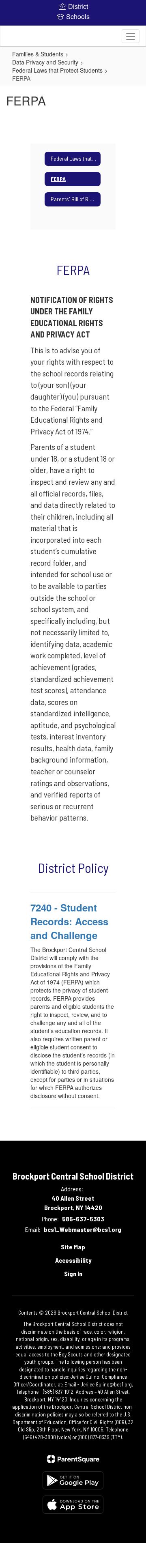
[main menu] (131, 36)
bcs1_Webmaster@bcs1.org (82, 1229)
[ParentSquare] (73, 1459)
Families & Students (37, 54)
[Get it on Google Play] (73, 1480)
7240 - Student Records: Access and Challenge (69, 921)
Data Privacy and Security (45, 62)
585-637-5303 (83, 1219)
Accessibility (73, 1260)
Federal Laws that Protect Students (57, 70)
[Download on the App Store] (73, 1505)
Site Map (73, 1247)
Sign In (73, 1273)
